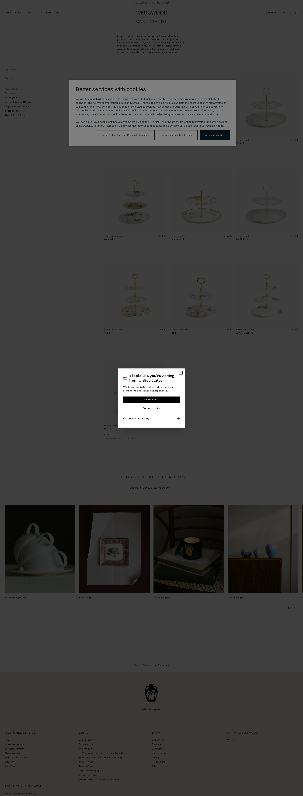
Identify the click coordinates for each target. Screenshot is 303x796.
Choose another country (136, 418)
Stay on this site (151, 408)
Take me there (151, 399)
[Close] (180, 372)
